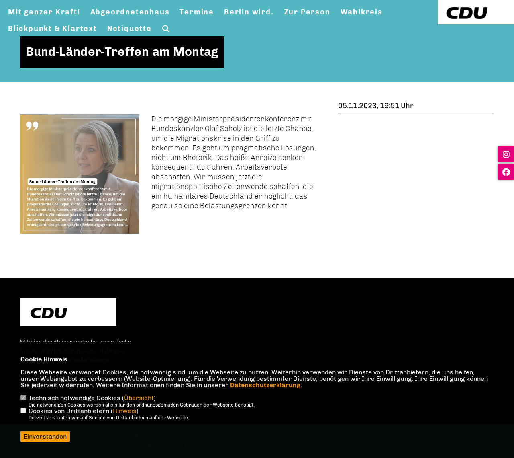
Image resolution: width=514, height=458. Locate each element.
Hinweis (125, 411)
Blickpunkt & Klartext (52, 28)
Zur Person (307, 12)
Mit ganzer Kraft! (44, 12)
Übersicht (139, 398)
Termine (196, 12)
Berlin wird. (249, 12)
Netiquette (129, 28)
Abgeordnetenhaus (130, 12)
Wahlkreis (362, 12)
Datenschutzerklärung (265, 385)
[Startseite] (68, 313)
